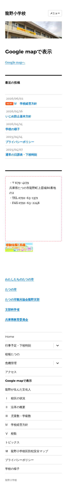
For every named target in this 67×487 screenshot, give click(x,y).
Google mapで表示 (18, 380)
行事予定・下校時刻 (18, 345)
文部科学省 (12, 309)
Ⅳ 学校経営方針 (16, 424)
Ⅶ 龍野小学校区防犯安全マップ (26, 451)
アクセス (11, 372)
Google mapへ (15, 62)
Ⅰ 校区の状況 (15, 398)
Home (9, 336)
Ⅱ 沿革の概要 (15, 407)
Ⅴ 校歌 (11, 433)
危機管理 (11, 363)
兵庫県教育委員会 (16, 319)
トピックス (12, 442)
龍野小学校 (15, 13)
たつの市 (11, 289)
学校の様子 (12, 468)
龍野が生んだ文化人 (18, 389)
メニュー (55, 13)
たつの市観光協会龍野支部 (22, 299)
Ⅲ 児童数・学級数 (18, 416)
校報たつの (12, 354)
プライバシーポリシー (19, 460)
